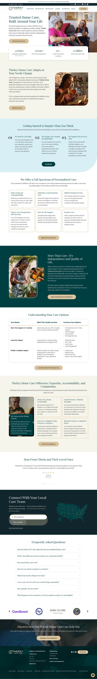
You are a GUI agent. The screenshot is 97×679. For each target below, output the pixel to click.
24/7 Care (31, 656)
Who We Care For (17, 108)
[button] (93, 675)
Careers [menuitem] (73, 8)
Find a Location (12, 671)
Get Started (83, 8)
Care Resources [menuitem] (66, 8)
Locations (78, 4)
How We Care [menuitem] (30, 8)
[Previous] (9, 611)
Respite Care (32, 663)
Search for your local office (63, 1)
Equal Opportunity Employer (48, 671)
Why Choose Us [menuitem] (49, 8)
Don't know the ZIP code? (16, 528)
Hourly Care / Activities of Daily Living (37, 660)
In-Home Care (32, 654)
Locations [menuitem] (57, 8)
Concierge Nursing (54, 653)
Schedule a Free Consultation (48, 638)
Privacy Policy (29, 671)
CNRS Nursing (53, 655)
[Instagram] (85, 4)
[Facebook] (83, 4)
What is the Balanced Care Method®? (62, 297)
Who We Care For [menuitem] (39, 8)
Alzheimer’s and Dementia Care (37, 651)
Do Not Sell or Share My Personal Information (66, 671)
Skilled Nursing (53, 651)
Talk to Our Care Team (18, 41)
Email (21, 4)
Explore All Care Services (48, 238)
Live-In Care (31, 658)
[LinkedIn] (87, 4)
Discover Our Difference (48, 444)
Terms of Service (20, 671)
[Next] (87, 611)
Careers (72, 4)
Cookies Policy (37, 671)
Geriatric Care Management (57, 661)
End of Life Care (54, 658)
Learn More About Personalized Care (48, 368)
